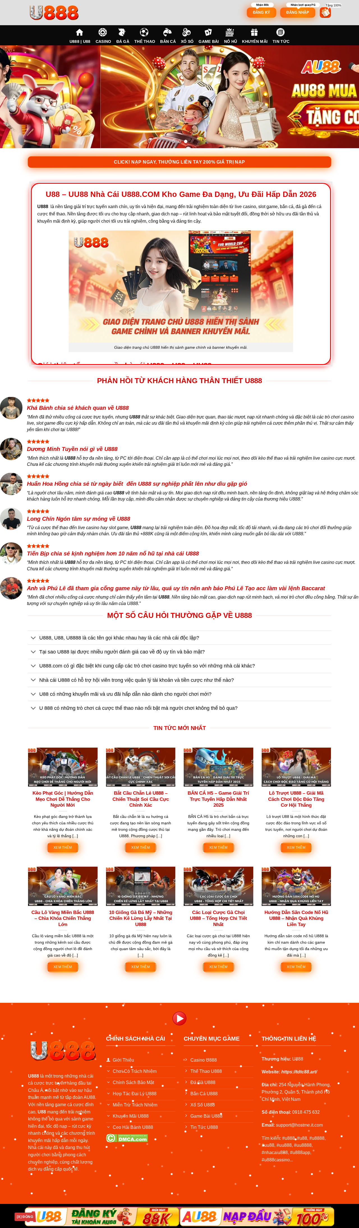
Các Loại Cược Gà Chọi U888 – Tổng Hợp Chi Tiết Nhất (218, 918)
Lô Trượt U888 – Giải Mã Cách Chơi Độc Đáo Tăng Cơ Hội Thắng (296, 799)
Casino (103, 41)
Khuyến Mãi (255, 41)
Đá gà (122, 41)
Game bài (209, 41)
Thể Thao (144, 41)
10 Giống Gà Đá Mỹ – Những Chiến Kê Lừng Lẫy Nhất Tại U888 (140, 918)
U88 (42, 1112)
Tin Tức (281, 41)
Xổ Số (187, 41)
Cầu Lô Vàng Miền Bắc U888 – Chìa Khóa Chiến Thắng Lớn (62, 918)
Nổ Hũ (230, 41)
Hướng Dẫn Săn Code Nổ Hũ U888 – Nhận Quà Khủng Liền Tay (296, 918)
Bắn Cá (168, 41)
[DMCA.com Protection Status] (127, 1137)
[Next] (345, 97)
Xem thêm (63, 847)
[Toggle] (33, 638)
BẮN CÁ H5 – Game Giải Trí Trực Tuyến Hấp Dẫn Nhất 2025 (218, 799)
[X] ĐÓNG (25, 1217)
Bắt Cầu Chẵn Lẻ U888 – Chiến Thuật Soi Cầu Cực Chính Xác (140, 799)
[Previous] (14, 97)
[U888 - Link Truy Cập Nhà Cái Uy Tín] (63, 12)
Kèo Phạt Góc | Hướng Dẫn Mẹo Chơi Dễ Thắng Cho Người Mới (63, 799)
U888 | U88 (80, 41)
